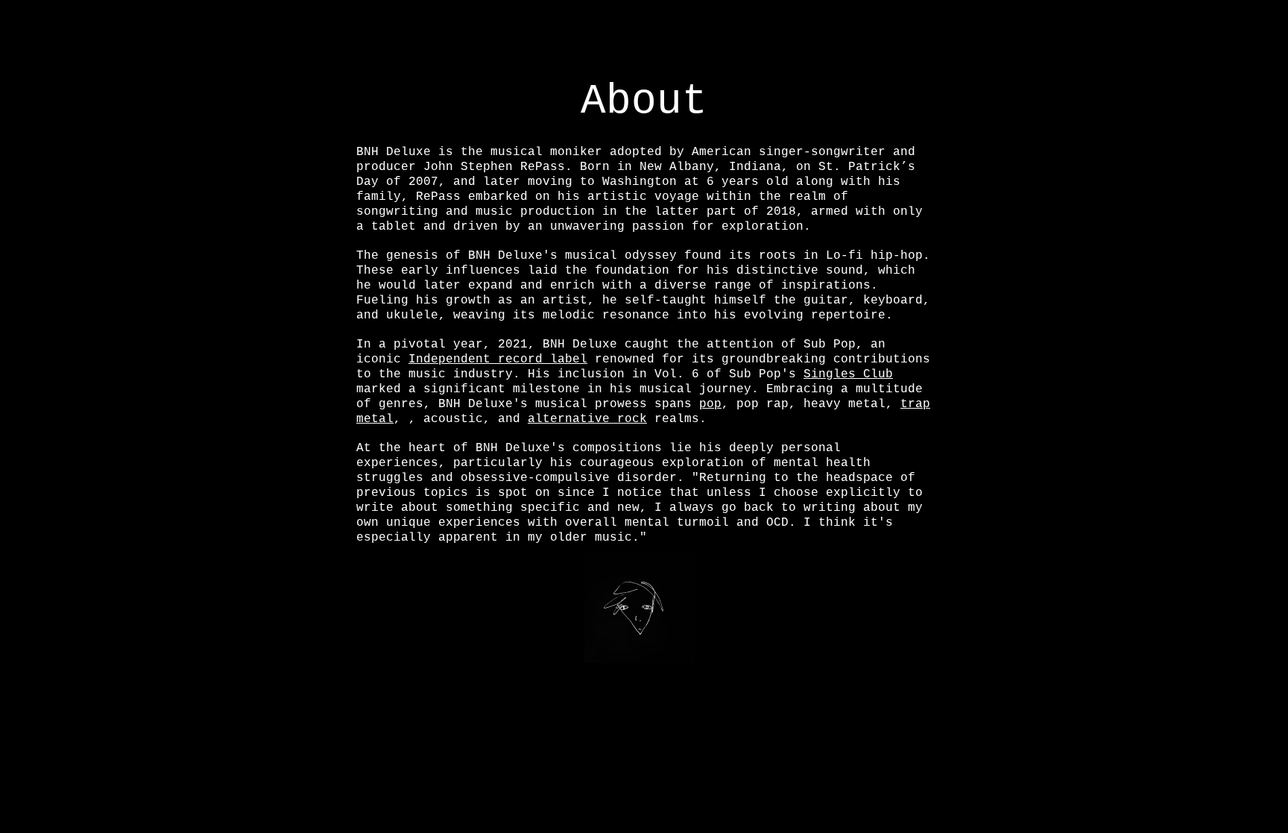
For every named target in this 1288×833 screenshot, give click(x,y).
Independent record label (497, 359)
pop (710, 404)
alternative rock (587, 419)
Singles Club (848, 374)
